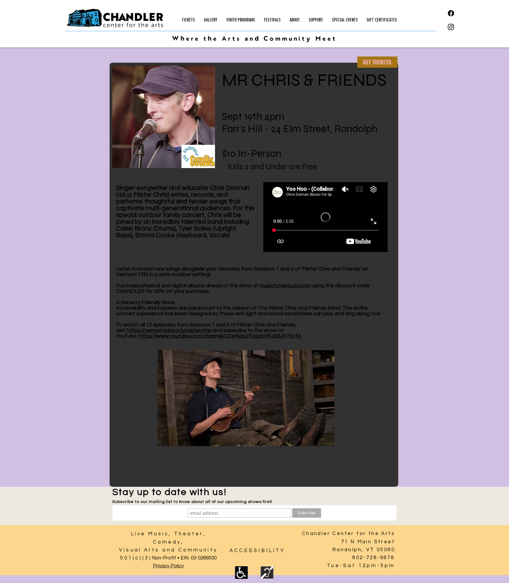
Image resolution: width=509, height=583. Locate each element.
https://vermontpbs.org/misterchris (169, 330)
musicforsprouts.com (285, 285)
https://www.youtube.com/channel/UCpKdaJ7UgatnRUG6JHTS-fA (220, 336)
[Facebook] (451, 13)
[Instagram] (451, 27)
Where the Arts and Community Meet (254, 39)
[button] (241, 19)
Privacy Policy (168, 566)
